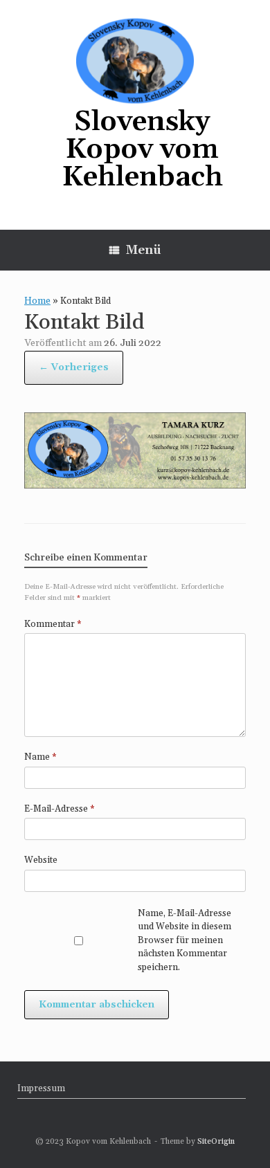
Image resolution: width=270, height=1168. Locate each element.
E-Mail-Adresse (59, 808)
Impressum (41, 1088)
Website (40, 860)
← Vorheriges (74, 367)
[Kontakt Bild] (135, 484)
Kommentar (53, 624)
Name (40, 757)
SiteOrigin (216, 1141)
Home (37, 301)
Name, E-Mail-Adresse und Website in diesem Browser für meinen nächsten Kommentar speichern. (184, 940)
